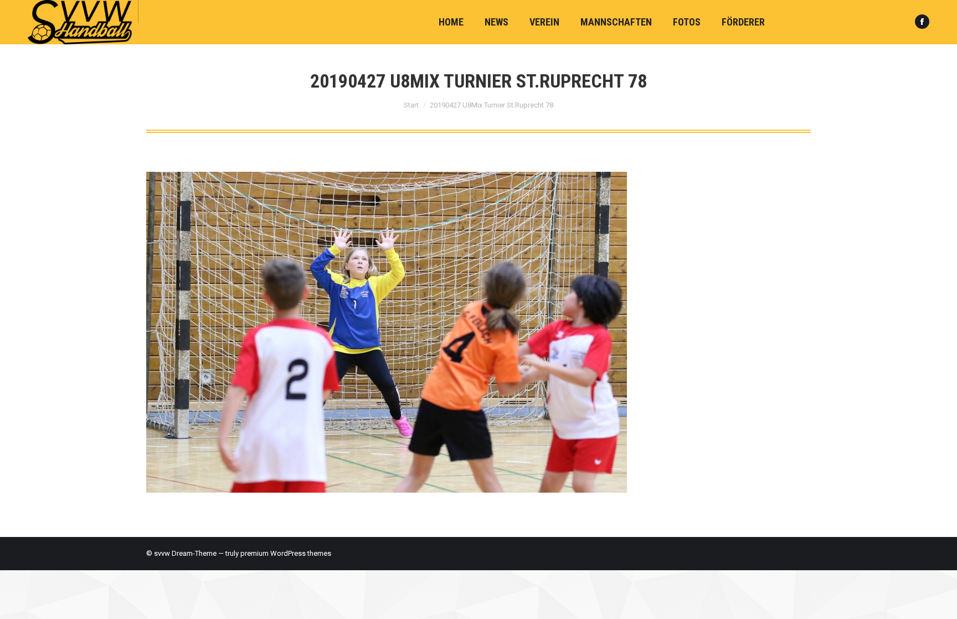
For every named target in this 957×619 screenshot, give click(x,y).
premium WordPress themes (285, 553)
